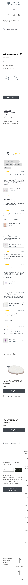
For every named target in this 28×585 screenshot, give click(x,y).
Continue (7, 298)
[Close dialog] (27, 282)
